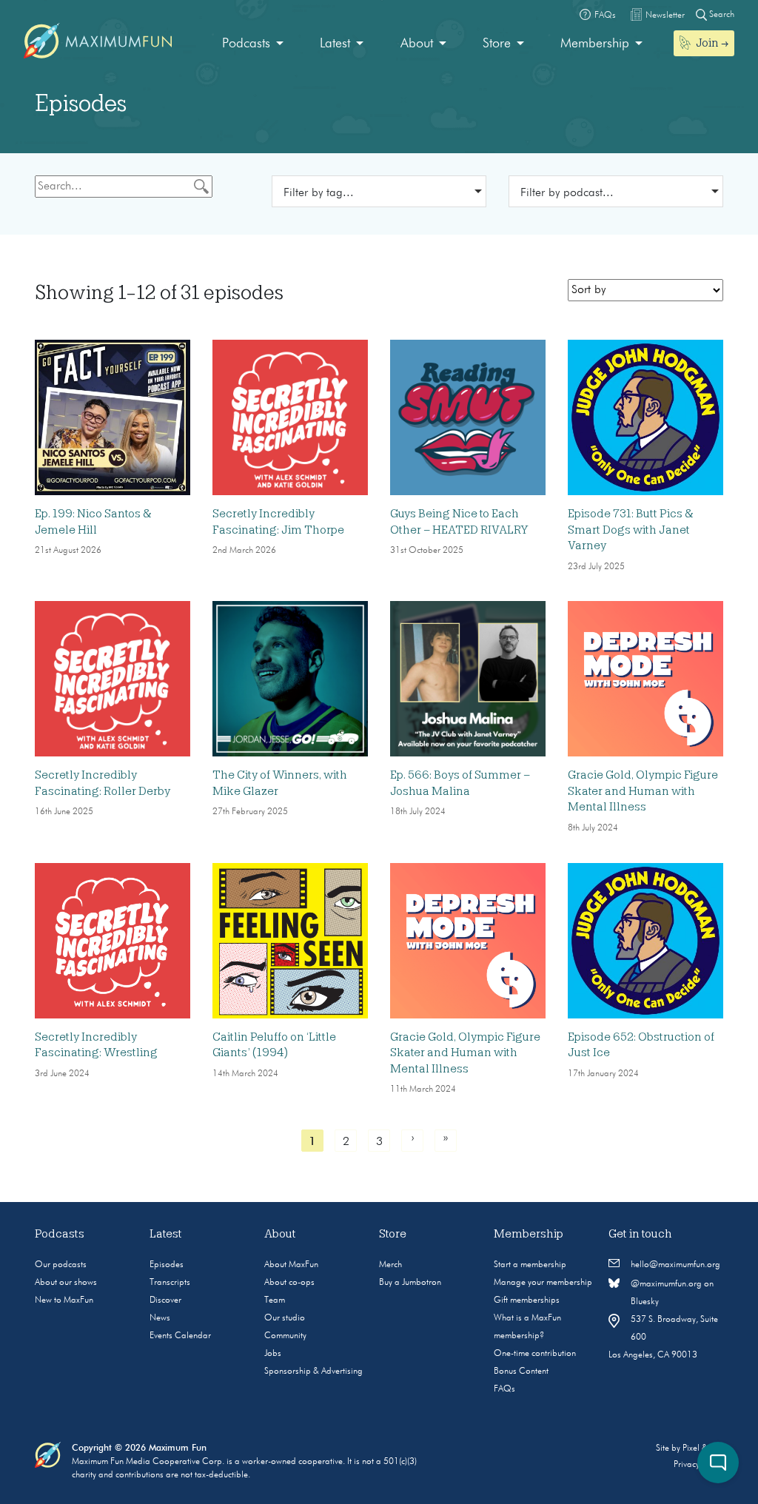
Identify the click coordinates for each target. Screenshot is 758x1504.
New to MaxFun (64, 1300)
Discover (165, 1300)
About (416, 43)
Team (274, 1300)
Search (720, 14)
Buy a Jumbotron (410, 1282)
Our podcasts (61, 1264)
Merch (390, 1264)
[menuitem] (252, 44)
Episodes (167, 1264)
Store (497, 43)
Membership (594, 43)
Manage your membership (543, 1282)
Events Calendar (180, 1336)
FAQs (504, 1389)
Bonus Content (521, 1371)
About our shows (66, 1282)
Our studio (284, 1318)
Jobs (272, 1353)
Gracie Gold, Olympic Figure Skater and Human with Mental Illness (643, 790)
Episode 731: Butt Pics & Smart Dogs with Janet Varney (631, 529)
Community (285, 1336)
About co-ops (289, 1282)
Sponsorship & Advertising (313, 1371)
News (160, 1318)
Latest (335, 43)
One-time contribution (535, 1353)
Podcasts (246, 43)
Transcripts (170, 1282)
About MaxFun (291, 1264)
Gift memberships (527, 1300)
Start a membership (530, 1264)
